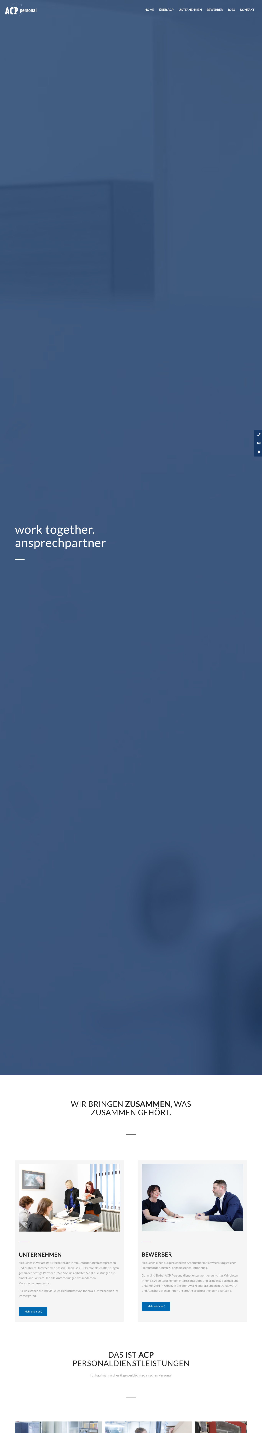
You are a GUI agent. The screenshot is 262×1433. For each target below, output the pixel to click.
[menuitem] (149, 9)
